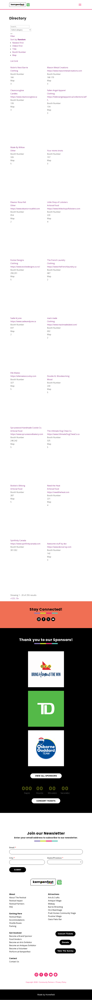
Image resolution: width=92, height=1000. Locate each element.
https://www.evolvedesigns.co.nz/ (25, 266)
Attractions (53, 894)
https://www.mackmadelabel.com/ (62, 324)
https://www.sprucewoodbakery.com (26, 434)
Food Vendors (15, 939)
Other (13, 150)
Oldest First (17, 46)
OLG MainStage (55, 910)
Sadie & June (16, 318)
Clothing (14, 70)
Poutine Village (55, 916)
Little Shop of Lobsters (57, 202)
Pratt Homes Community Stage (62, 913)
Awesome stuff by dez (57, 543)
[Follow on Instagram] (39, 619)
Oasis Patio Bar (55, 919)
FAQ (11, 907)
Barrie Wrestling (55, 907)
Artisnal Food (53, 205)
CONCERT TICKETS (45, 800)
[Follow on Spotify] (56, 975)
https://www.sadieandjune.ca (23, 321)
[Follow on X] (48, 619)
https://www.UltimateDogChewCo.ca (63, 434)
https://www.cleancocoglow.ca (23, 97)
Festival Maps (15, 916)
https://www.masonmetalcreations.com (64, 70)
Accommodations (17, 920)
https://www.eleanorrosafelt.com (25, 208)
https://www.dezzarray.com (59, 547)
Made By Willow (17, 147)
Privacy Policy (61, 982)
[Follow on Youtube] (53, 619)
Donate (65, 942)
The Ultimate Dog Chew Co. (59, 431)
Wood (49, 379)
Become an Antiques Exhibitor (22, 945)
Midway (51, 903)
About (12, 894)
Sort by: (18, 39)
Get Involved (15, 933)
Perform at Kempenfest (19, 951)
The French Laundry (56, 260)
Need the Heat (53, 485)
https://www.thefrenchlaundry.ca (61, 266)
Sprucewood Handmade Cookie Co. (26, 427)
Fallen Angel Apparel (56, 90)
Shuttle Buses (15, 923)
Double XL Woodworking (58, 376)
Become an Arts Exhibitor (20, 942)
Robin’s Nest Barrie (19, 67)
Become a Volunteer (18, 948)
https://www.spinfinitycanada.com (25, 543)
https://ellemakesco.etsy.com (23, 376)
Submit (17, 869)
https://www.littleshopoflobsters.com (63, 208)
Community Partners (47, 982)
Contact (13, 958)
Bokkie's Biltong (17, 485)
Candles (13, 93)
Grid (16, 61)
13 (17, 598)
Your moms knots (55, 150)
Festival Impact (16, 900)
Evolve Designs (17, 260)
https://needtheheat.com (58, 492)
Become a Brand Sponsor (20, 936)
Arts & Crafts (54, 897)
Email (12, 847)
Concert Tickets (65, 933)
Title (14, 49)
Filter (12, 36)
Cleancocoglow (17, 90)
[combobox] (65, 862)
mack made (52, 318)
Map (14, 55)
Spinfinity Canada (18, 540)
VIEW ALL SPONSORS (46, 775)
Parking (12, 926)
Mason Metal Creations (57, 67)
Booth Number (19, 52)
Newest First (18, 42)
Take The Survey (65, 950)
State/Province (55, 858)
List (12, 61)
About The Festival (17, 897)
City (12, 858)
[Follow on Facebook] (44, 619)
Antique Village (54, 900)
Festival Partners (16, 903)
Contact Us (14, 961)
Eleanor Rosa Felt (18, 202)
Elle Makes (15, 373)
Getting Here (15, 913)
